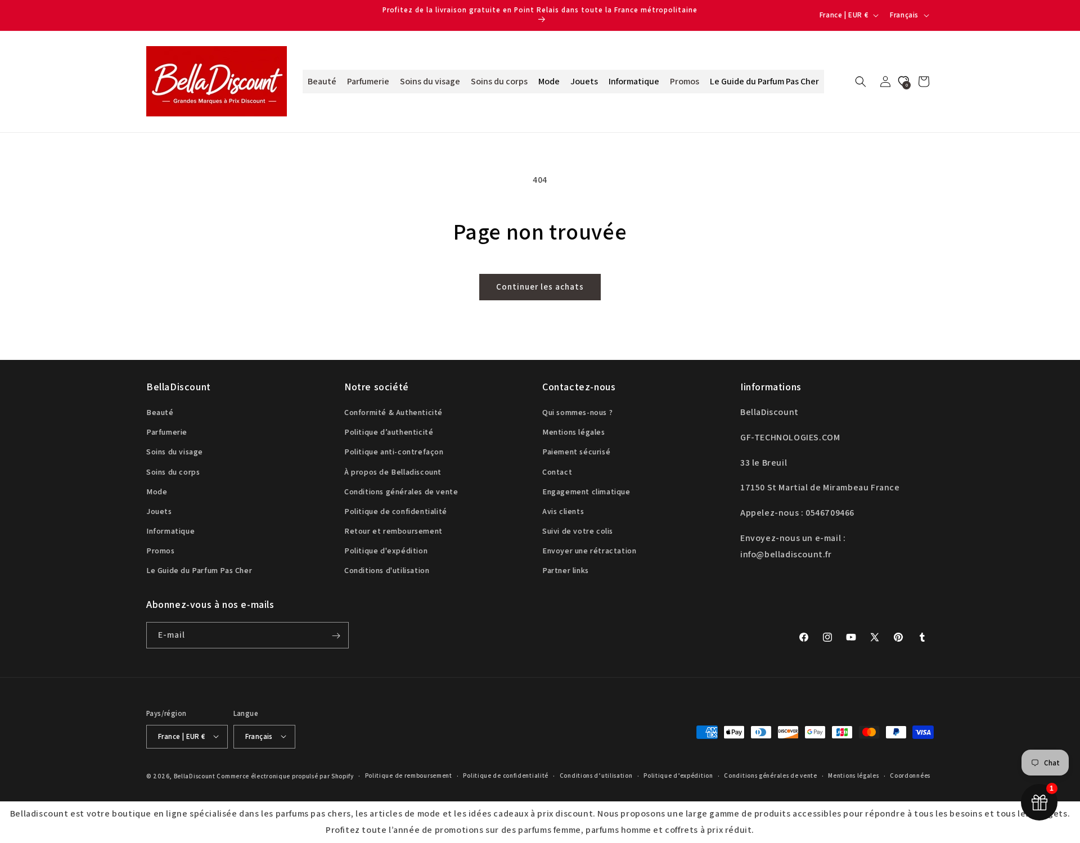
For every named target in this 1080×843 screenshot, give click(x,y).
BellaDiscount (194, 775)
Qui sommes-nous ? (577, 412)
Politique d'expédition (386, 551)
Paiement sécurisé (576, 452)
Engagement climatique (586, 491)
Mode (156, 491)
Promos (160, 551)
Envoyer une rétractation (589, 551)
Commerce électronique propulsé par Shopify (285, 775)
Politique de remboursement (408, 775)
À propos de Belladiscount (393, 472)
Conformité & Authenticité (393, 412)
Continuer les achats (540, 286)
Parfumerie (166, 432)
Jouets (159, 511)
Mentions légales (573, 432)
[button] (860, 81)
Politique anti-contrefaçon (394, 452)
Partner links (565, 571)
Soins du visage (174, 452)
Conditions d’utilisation (596, 775)
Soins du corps (173, 472)
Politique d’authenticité (388, 432)
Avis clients (563, 511)
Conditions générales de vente (401, 491)
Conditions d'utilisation (386, 571)
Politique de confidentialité (395, 511)
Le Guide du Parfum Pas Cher (199, 571)
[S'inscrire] (335, 636)
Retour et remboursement (393, 531)
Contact (557, 472)
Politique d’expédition (678, 775)
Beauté (160, 412)
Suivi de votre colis (577, 531)
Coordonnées (910, 775)
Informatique (170, 531)
